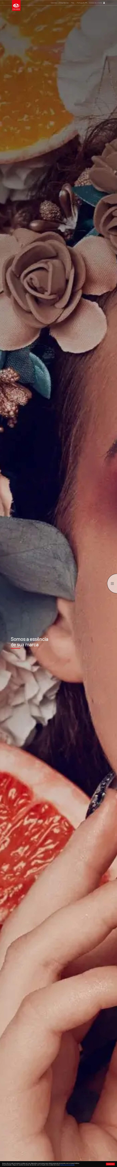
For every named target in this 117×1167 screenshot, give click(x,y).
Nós (72, 3)
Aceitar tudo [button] (110, 1164)
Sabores (54, 3)
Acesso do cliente (95, 3)
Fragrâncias (64, 3)
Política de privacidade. (67, 1165)
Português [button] (81, 3)
